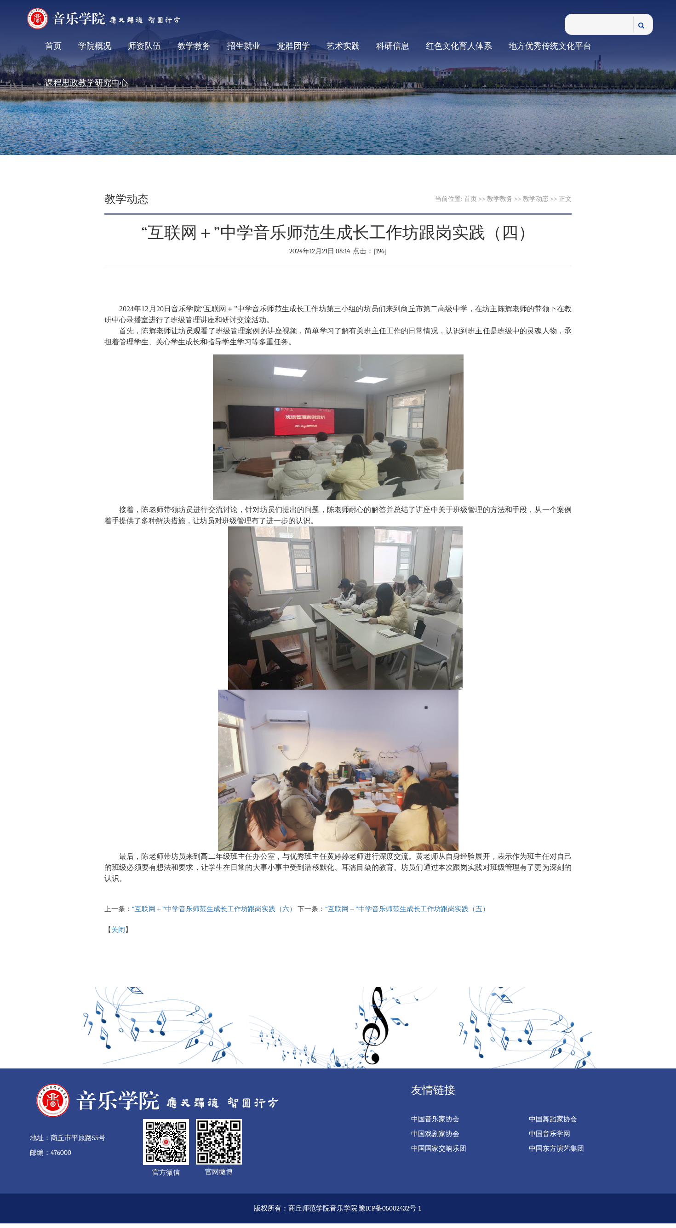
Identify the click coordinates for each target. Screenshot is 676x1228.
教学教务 (194, 46)
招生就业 (243, 46)
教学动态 (536, 199)
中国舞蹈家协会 (553, 1119)
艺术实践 (343, 46)
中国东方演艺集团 (556, 1148)
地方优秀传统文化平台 (550, 46)
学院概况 (94, 46)
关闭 (118, 929)
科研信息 (392, 46)
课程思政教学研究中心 (86, 83)
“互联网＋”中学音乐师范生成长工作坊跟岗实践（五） (407, 909)
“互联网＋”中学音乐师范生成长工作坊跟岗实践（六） (214, 909)
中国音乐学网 (549, 1134)
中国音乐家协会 (435, 1119)
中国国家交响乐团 (438, 1148)
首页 (53, 46)
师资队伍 (144, 46)
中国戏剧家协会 (435, 1134)
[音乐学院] (110, 18)
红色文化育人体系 (459, 46)
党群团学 (293, 46)
